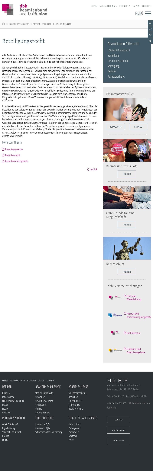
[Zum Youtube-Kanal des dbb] (125, 381)
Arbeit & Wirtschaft (10, 424)
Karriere (146, 6)
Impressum (118, 440)
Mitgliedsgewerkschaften (13, 401)
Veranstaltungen (108, 6)
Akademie (73, 436)
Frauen (5, 405)
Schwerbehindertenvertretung (48, 432)
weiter (127, 224)
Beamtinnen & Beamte (19, 24)
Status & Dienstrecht (42, 24)
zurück (93, 169)
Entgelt (138, 126)
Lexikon (135, 6)
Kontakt (118, 419)
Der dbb (7, 386)
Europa (5, 440)
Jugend (5, 409)
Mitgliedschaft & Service (83, 418)
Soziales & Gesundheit (11, 432)
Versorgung (114, 66)
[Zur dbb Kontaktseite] (150, 29)
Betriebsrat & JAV (42, 428)
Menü (139, 13)
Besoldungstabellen (118, 61)
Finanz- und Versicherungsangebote (139, 315)
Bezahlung (73, 397)
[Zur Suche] (150, 23)
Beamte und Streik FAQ (121, 166)
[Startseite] (3, 24)
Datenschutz (118, 430)
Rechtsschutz (115, 264)
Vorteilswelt (74, 432)
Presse (94, 6)
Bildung (5, 436)
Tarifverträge (74, 405)
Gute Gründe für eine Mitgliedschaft (120, 215)
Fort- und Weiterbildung (134, 297)
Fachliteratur (133, 333)
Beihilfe (112, 71)
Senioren (6, 413)
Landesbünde (8, 397)
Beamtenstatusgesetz (16, 161)
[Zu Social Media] (150, 41)
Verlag (71, 440)
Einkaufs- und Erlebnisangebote (136, 350)
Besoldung (113, 56)
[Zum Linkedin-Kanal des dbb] (120, 381)
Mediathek (124, 6)
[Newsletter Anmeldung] (150, 35)
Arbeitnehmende (78, 386)
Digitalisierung (8, 428)
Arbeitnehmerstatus (77, 393)
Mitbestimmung (44, 418)
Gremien (6, 393)
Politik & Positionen (13, 418)
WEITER (127, 173)
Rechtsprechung (116, 76)
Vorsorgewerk (75, 428)
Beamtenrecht (12, 155)
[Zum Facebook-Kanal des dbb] (109, 381)
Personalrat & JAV (42, 424)
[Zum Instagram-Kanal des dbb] (114, 381)
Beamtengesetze (14, 149)
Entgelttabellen (75, 401)
